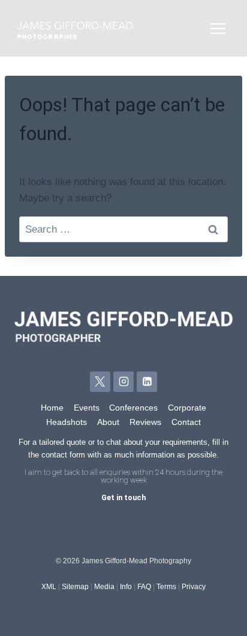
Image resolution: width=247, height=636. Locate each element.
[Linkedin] (147, 382)
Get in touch (123, 497)
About (108, 422)
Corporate (187, 407)
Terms (166, 586)
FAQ (144, 586)
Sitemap (75, 586)
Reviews (145, 422)
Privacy (194, 586)
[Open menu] (217, 28)
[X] (100, 382)
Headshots (66, 422)
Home (52, 407)
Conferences (133, 407)
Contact (186, 422)
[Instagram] (123, 382)
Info (126, 586)
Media (104, 586)
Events (87, 407)
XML (48, 586)
